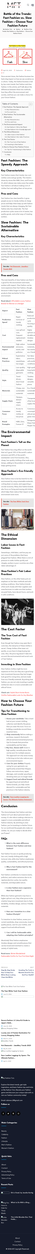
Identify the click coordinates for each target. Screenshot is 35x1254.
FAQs (8, 154)
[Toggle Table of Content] (29, 104)
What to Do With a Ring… (21, 1202)
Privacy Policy (6, 1171)
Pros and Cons (11, 112)
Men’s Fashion (6, 1145)
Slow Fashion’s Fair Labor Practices (18, 137)
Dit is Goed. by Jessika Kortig (22, 1193)
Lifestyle (4, 1141)
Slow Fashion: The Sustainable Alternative (14, 116)
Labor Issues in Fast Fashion (15, 134)
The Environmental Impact (13, 124)
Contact (4, 1168)
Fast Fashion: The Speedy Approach (16, 107)
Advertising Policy (7, 1175)
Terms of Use (6, 1178)
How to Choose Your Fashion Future (16, 147)
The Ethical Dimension (11, 132)
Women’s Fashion (7, 1148)
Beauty (4, 1131)
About (3, 1165)
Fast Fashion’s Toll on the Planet (17, 127)
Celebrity (4, 1134)
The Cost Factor (9, 139)
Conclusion (7, 152)
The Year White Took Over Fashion (14, 991)
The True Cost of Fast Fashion (16, 142)
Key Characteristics (13, 109)
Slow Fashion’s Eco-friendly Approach (19, 129)
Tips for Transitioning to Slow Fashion (19, 149)
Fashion (29, 70)
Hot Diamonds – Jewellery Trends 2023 (16, 1045)
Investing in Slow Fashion (15, 144)
